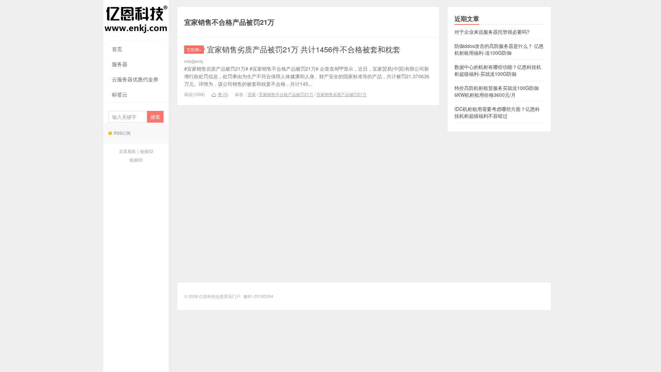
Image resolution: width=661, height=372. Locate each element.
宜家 (252, 94)
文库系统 (127, 151)
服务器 (119, 64)
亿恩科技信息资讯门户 (136, 20)
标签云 (119, 94)
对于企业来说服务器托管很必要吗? (491, 31)
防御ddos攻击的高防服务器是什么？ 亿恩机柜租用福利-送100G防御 (499, 49)
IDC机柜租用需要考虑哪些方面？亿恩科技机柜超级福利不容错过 (497, 112)
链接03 (136, 160)
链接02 (146, 151)
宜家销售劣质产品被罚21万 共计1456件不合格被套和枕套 (303, 49)
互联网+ (194, 49)
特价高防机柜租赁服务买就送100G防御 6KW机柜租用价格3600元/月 (496, 91)
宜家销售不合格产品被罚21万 (286, 94)
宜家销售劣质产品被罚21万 (341, 94)
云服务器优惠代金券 (135, 79)
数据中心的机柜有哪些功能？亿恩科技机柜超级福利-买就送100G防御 (497, 70)
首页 (117, 48)
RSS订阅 (122, 133)
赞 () (220, 94)
